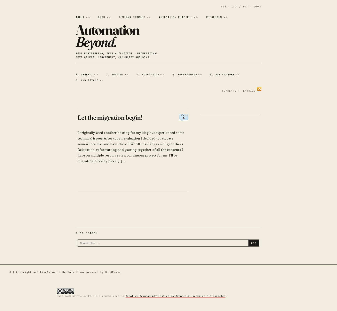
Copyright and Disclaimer (36, 272)
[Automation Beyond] (107, 35)
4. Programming (186, 74)
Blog (103, 17)
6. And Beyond (88, 80)
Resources (215, 17)
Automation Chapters (177, 17)
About (82, 17)
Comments (229, 90)
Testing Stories (133, 17)
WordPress (113, 272)
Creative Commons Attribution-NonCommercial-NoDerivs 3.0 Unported (175, 296)
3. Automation (149, 74)
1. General (86, 74)
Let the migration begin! (110, 117)
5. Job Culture (223, 74)
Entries (249, 90)
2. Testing (116, 74)
